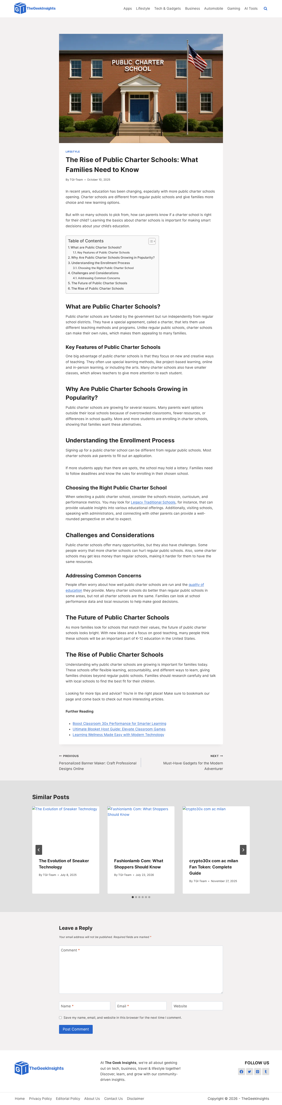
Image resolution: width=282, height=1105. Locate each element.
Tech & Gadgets (167, 8)
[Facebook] (241, 1071)
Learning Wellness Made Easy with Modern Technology (118, 735)
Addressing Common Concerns (99, 278)
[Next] (243, 850)
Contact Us (113, 1099)
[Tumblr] (265, 1071)
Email (123, 1006)
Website (180, 1006)
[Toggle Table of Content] (150, 241)
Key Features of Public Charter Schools (103, 252)
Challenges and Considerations (94, 273)
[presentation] (65, 828)
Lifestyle (143, 8)
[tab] (133, 897)
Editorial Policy (68, 1099)
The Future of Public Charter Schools (99, 283)
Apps (127, 8)
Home (20, 1099)
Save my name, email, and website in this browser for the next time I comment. (123, 1018)
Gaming (233, 8)
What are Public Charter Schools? (96, 247)
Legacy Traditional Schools (153, 502)
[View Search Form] (265, 8)
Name (67, 1006)
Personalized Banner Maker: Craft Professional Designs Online (97, 762)
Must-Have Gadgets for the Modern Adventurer (193, 762)
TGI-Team (76, 179)
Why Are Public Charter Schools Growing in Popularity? (113, 257)
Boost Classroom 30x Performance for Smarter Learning (119, 723)
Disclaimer (135, 1099)
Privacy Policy (40, 1099)
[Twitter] (249, 1071)
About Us (92, 1099)
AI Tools (251, 8)
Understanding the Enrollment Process (100, 263)
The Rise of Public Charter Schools (97, 288)
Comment (70, 950)
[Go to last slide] (39, 850)
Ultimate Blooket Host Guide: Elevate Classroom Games (119, 729)
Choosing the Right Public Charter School (106, 268)
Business (192, 8)
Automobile (213, 8)
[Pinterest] (257, 1071)
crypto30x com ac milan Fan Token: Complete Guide (213, 867)
